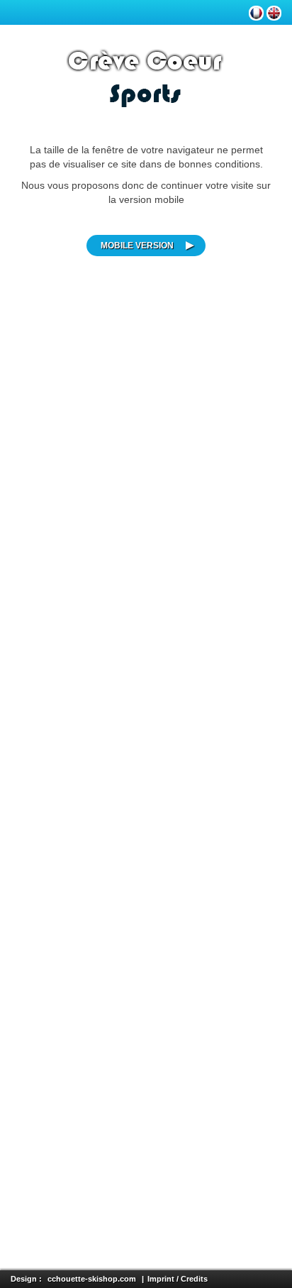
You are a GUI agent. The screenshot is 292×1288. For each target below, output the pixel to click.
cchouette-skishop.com (91, 1279)
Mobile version (137, 246)
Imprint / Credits (177, 1279)
